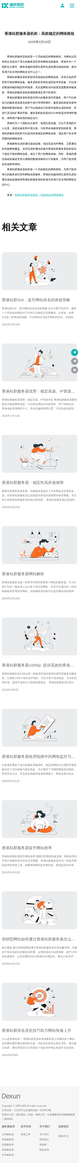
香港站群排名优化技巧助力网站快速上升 (36, 1030)
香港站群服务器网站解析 (23, 574)
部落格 (43, 1144)
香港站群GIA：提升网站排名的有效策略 (36, 300)
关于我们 (44, 1134)
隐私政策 (44, 1149)
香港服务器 (8, 1139)
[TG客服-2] (74, 361)
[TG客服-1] (74, 352)
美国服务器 (8, 1144)
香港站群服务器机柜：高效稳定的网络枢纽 (39, 194)
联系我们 (44, 1139)
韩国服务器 (8, 1149)
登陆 (63, 5)
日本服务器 (8, 1154)
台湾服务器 (8, 1134)
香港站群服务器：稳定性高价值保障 (33, 482)
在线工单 (25, 1134)
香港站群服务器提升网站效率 (27, 848)
